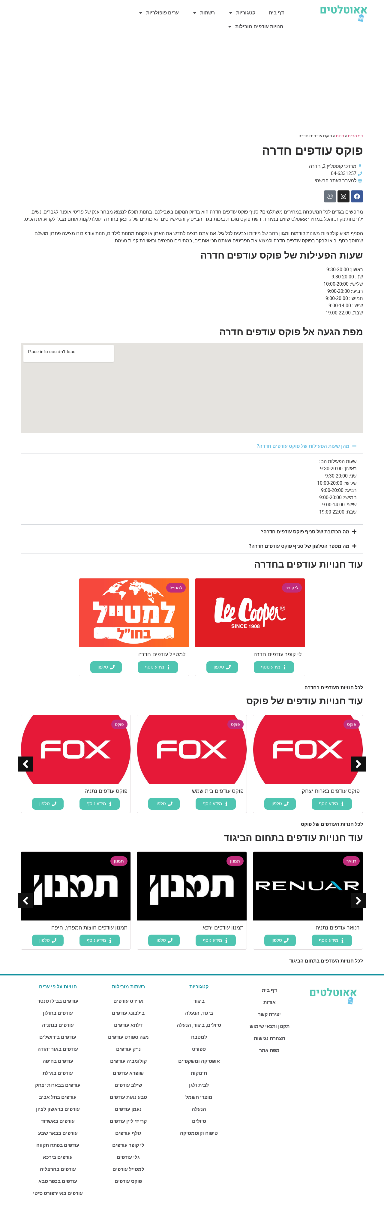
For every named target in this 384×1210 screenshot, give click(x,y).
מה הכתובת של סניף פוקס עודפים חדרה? (305, 532)
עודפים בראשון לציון (58, 1109)
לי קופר (292, 587)
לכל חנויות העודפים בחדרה (333, 687)
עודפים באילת (58, 1073)
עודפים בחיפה (58, 1061)
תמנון (235, 861)
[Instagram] (344, 196)
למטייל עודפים (128, 1169)
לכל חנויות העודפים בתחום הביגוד (326, 961)
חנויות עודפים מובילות (259, 26)
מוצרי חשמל (198, 1097)
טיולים (199, 1121)
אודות (269, 1002)
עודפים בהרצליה (58, 1169)
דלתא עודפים (128, 1025)
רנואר (351, 861)
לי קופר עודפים (128, 1145)
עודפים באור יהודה (58, 1049)
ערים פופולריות (162, 13)
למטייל (176, 587)
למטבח (199, 1037)
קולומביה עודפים (128, 1061)
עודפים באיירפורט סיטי (58, 1193)
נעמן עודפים (128, 1109)
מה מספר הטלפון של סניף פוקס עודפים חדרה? (299, 546)
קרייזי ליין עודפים (128, 1121)
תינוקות (199, 1073)
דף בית (276, 13)
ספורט (199, 1049)
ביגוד (199, 1001)
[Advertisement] (192, 85)
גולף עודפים (128, 1133)
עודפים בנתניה (58, 1025)
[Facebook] (357, 196)
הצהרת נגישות (269, 1038)
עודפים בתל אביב (57, 1097)
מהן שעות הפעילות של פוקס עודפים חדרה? (303, 446)
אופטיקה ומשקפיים (199, 1061)
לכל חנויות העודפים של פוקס (332, 824)
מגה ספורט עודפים (128, 1037)
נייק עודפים (128, 1049)
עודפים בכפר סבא (57, 1181)
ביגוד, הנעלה (199, 1013)
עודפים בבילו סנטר (58, 1001)
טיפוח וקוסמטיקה (199, 1133)
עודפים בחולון (58, 1013)
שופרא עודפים (128, 1073)
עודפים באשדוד (58, 1121)
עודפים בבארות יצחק (57, 1085)
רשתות (207, 13)
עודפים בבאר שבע (58, 1133)
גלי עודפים (128, 1157)
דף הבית (355, 135)
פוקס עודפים (128, 1181)
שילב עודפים (128, 1085)
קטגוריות (245, 13)
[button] (192, 446)
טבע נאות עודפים (128, 1097)
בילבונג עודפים (128, 1013)
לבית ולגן (199, 1085)
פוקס (351, 724)
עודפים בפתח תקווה (57, 1145)
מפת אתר (269, 1050)
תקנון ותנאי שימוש (270, 1026)
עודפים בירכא (58, 1157)
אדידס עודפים (128, 1001)
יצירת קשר (269, 1014)
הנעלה (199, 1109)
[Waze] (330, 196)
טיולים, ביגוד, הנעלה (199, 1025)
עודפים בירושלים (57, 1037)
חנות (340, 135)
